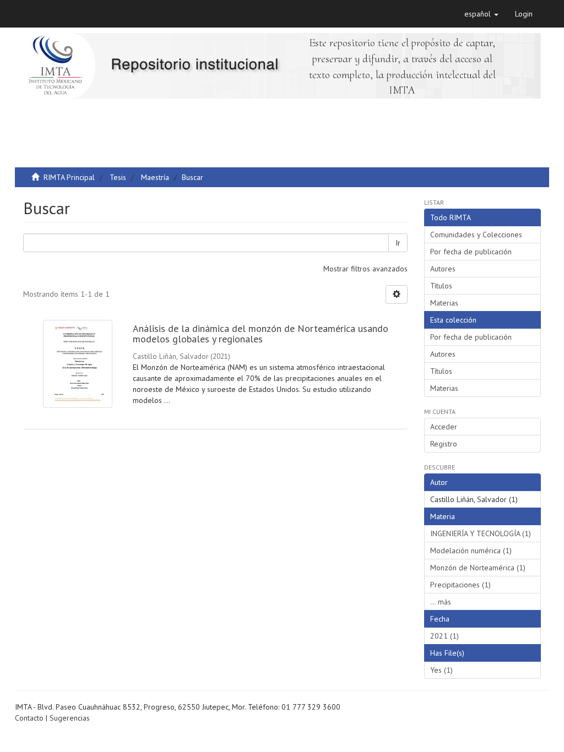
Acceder (443, 427)
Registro (443, 444)
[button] (481, 14)
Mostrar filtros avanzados (365, 269)
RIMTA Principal (69, 177)
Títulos (441, 286)
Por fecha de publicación (471, 252)
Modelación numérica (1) (471, 550)
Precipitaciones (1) (460, 585)
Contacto (29, 718)
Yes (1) (441, 670)
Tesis (118, 177)
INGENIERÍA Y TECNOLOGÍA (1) (480, 533)
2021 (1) (444, 636)
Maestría (155, 177)
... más (440, 602)
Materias (444, 303)
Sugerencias (70, 718)
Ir (397, 243)
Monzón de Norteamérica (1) (477, 568)
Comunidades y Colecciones (476, 234)
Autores (442, 269)
